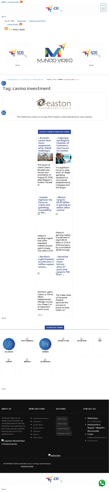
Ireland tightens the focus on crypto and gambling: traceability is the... (45, 205)
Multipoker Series (63, 433)
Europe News (38, 425)
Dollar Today (62, 424)
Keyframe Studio (27, 466)
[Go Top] (102, 468)
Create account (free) (37, 21)
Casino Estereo (63, 429)
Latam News (38, 437)
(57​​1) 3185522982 (94, 422)
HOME (3, 2)
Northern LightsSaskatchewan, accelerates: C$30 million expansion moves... (50, 261)
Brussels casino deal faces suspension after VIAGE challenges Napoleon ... (45, 146)
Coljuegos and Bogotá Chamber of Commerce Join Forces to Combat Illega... (62, 146)
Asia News (37, 422)
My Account (22, 21)
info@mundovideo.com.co (96, 437)
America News (38, 428)
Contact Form (92, 441)
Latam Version (12, 24)
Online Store (62, 419)
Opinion (36, 434)
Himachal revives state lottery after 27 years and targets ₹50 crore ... (63, 265)
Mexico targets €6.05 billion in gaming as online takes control (63, 203)
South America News (41, 418)
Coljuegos (36, 431)
